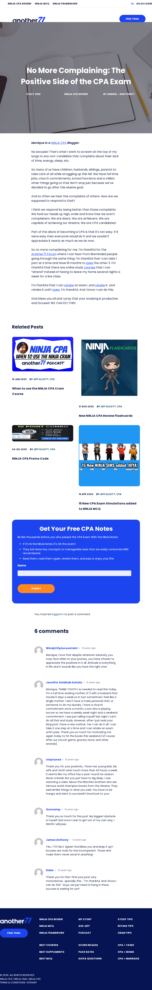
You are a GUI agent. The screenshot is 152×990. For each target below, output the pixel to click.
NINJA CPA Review (19, 3)
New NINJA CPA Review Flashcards (106, 416)
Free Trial (132, 19)
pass (89, 263)
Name (22, 565)
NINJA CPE (35, 979)
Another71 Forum (43, 254)
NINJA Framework (65, 3)
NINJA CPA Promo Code (30, 458)
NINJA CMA (20, 979)
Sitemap (32, 982)
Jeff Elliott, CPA (44, 379)
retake (69, 285)
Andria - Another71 (120, 94)
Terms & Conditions (12, 982)
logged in (58, 614)
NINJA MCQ (42, 3)
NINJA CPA (59, 143)
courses (89, 267)
